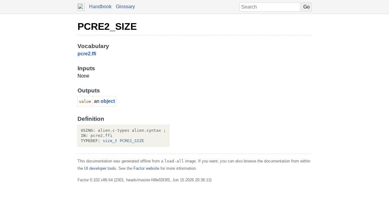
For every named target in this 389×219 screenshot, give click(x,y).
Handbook (100, 6)
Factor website (146, 168)
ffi (94, 53)
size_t (110, 140)
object (108, 101)
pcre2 (84, 53)
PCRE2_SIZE (107, 26)
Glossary (125, 6)
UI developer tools (100, 168)
